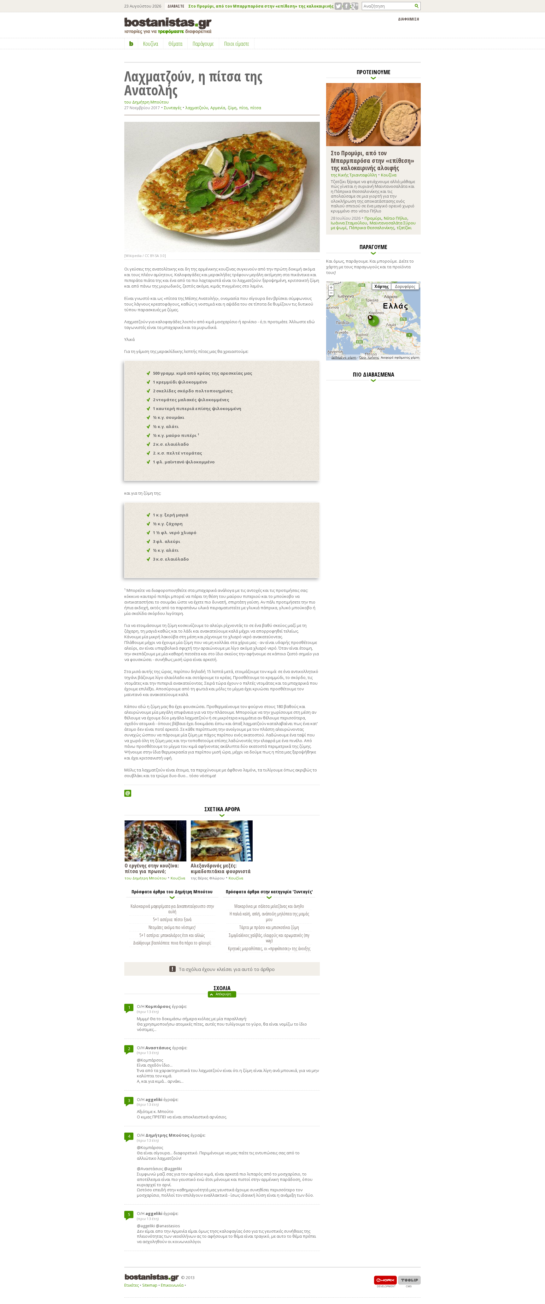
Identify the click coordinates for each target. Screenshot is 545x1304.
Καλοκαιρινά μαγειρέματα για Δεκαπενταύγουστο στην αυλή (172, 909)
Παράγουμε (203, 43)
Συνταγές (172, 107)
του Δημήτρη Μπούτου (146, 102)
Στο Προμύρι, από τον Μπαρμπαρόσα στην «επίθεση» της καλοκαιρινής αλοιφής (270, 6)
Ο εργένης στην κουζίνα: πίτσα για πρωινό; (152, 868)
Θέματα (175, 43)
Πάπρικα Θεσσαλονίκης (371, 227)
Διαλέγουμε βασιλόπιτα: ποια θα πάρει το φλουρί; (172, 942)
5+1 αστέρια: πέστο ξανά (172, 919)
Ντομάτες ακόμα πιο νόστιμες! (172, 927)
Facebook (346, 6)
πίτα (243, 107)
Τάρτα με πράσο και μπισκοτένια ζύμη (269, 927)
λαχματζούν (196, 107)
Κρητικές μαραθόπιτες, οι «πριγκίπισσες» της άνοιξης (269, 948)
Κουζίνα (178, 878)
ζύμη (232, 107)
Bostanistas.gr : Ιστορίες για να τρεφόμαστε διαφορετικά (168, 25)
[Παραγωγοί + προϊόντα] (373, 359)
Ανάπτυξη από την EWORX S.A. (385, 1281)
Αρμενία (217, 107)
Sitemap (149, 1285)
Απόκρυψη (223, 994)
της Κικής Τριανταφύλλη (354, 175)
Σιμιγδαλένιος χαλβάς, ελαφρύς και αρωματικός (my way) (269, 938)
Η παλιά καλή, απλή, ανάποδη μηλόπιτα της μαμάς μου (269, 916)
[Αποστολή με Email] (127, 793)
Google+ (354, 6)
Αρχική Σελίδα (131, 43)
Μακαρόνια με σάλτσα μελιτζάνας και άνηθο (269, 906)
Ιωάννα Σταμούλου (349, 223)
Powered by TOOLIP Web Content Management (409, 1281)
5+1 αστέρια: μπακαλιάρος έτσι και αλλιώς (172, 935)
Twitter (338, 6)
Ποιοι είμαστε (236, 43)
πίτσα (255, 107)
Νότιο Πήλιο (395, 218)
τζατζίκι (404, 227)
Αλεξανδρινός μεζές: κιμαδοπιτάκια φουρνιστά (221, 868)
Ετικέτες (131, 1285)
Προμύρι (373, 218)
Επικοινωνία (172, 1285)
